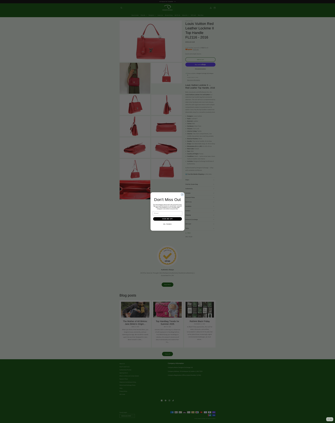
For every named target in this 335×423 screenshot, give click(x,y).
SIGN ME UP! (167, 219)
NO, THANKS (167, 224)
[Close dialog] (182, 194)
